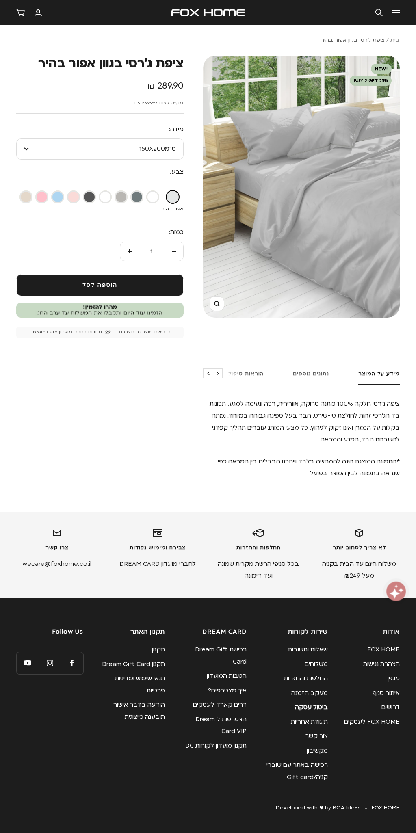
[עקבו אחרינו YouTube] (27, 663)
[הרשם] (38, 12)
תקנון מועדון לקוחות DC (216, 746)
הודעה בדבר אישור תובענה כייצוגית (139, 710)
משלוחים (316, 664)
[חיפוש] (379, 12)
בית (395, 40)
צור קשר (316, 736)
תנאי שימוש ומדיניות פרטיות (140, 684)
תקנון (158, 649)
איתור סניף (386, 693)
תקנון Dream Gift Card (133, 664)
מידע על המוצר (379, 373)
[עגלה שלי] (20, 13)
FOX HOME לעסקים (372, 722)
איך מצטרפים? (227, 690)
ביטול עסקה (311, 707)
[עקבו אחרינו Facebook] (72, 663)
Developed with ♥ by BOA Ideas (318, 807)
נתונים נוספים (311, 373)
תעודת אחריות (309, 722)
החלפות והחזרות (306, 678)
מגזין (394, 678)
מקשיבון (317, 750)
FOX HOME (383, 649)
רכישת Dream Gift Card (221, 655)
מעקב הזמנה (309, 693)
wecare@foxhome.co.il (56, 564)
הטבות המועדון (227, 676)
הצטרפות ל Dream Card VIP (221, 725)
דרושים (390, 707)
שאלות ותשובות (308, 649)
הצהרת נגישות (381, 664)
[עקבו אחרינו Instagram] (50, 663)
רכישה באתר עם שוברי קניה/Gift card (297, 771)
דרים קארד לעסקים (220, 705)
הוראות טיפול (246, 373)
